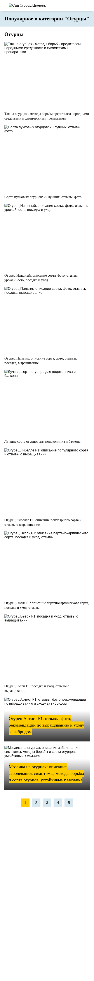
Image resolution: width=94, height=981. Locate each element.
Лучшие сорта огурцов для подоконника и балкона (42, 441)
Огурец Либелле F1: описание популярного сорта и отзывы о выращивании (43, 522)
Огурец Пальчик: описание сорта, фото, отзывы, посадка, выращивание (40, 360)
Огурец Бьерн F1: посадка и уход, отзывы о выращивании (36, 688)
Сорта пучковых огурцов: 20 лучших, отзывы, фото (43, 197)
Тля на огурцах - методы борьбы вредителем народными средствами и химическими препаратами (46, 116)
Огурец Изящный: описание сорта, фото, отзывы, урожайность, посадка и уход (41, 278)
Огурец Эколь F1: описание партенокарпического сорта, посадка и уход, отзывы (46, 605)
